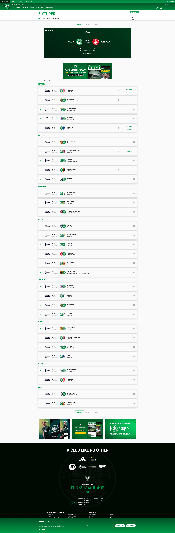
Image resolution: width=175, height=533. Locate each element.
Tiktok (98, 487)
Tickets (13, 1)
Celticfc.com (5, 1)
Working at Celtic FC (72, 514)
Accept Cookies (120, 525)
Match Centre (88, 53)
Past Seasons (55, 18)
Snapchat (94, 487)
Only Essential (131, 525)
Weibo (87, 492)
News (13, 7)
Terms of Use (50, 514)
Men (39, 18)
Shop (42, 7)
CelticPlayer (29, 1)
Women (43, 18)
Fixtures (32, 7)
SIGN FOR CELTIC (82, 504)
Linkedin (102, 487)
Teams (37, 7)
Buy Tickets (129, 89)
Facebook (72, 487)
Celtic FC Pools (71, 517)
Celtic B (49, 18)
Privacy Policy (50, 516)
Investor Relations (72, 516)
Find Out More (42, 529)
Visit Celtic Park (49, 7)
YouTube (89, 487)
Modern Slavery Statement (53, 517)
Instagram (85, 487)
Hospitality (25, 7)
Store (20, 1)
